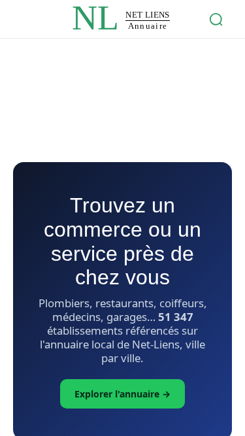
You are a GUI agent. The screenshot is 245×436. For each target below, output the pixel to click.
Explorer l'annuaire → (122, 394)
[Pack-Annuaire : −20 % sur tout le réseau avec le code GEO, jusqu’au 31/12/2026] (122, 85)
